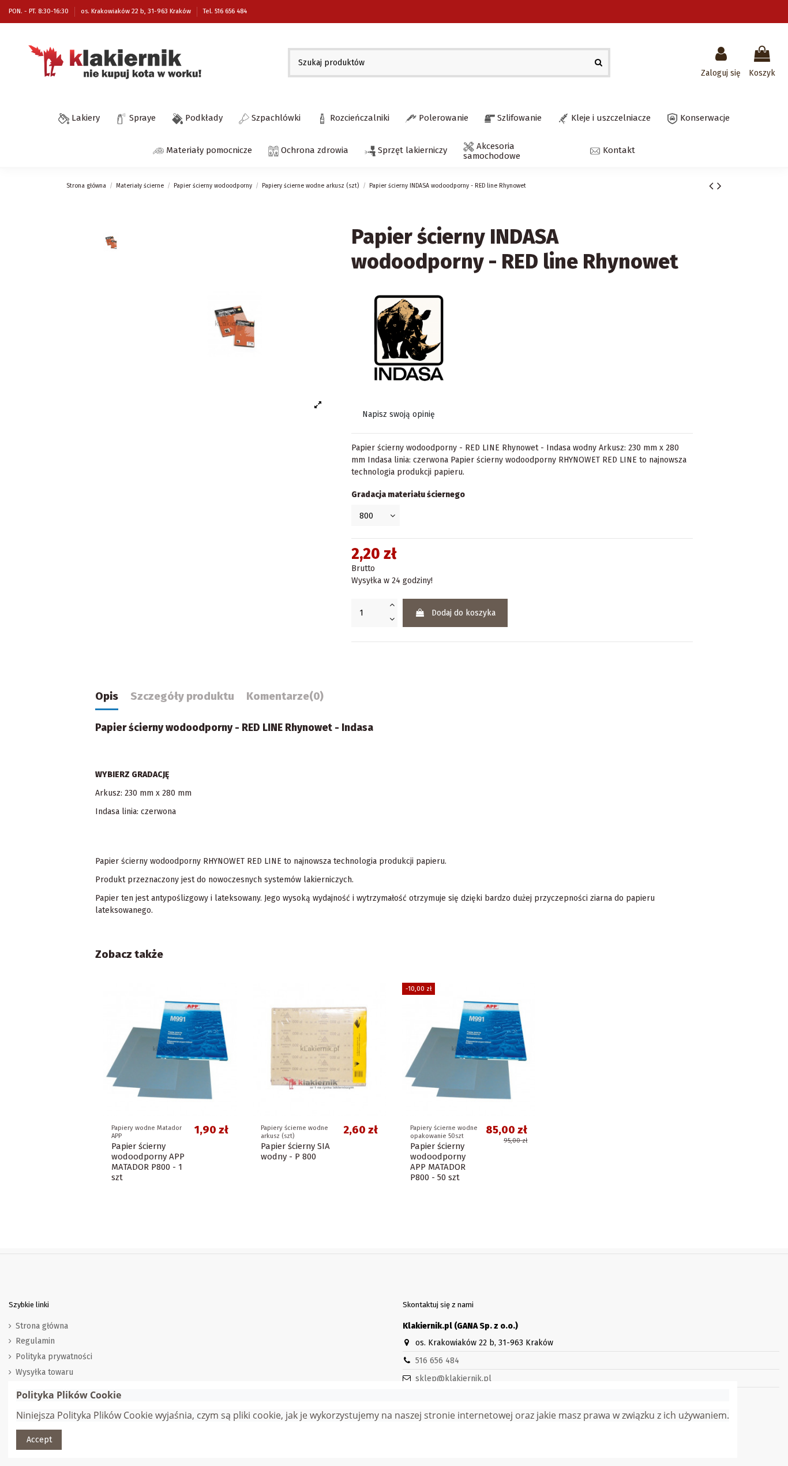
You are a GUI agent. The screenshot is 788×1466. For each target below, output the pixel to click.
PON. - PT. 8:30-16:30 (39, 11)
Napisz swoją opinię (398, 414)
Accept (39, 1440)
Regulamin (35, 1341)
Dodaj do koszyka (463, 613)
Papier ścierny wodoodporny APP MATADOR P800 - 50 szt (438, 1162)
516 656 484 (437, 1361)
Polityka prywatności (54, 1356)
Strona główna (42, 1326)
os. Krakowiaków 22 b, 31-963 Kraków (137, 11)
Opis (106, 697)
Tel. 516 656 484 (225, 11)
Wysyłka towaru (44, 1372)
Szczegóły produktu (182, 697)
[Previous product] (713, 185)
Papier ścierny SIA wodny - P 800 (295, 1151)
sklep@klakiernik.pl (453, 1378)
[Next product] (719, 185)
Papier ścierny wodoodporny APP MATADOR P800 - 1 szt (148, 1162)
